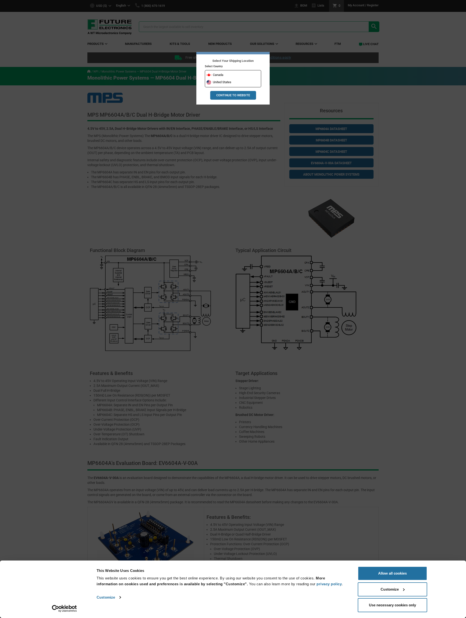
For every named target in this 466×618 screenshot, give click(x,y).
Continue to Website (233, 95)
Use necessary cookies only (392, 605)
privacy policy (329, 584)
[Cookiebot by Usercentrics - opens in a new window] (64, 608)
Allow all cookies (392, 573)
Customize (106, 597)
